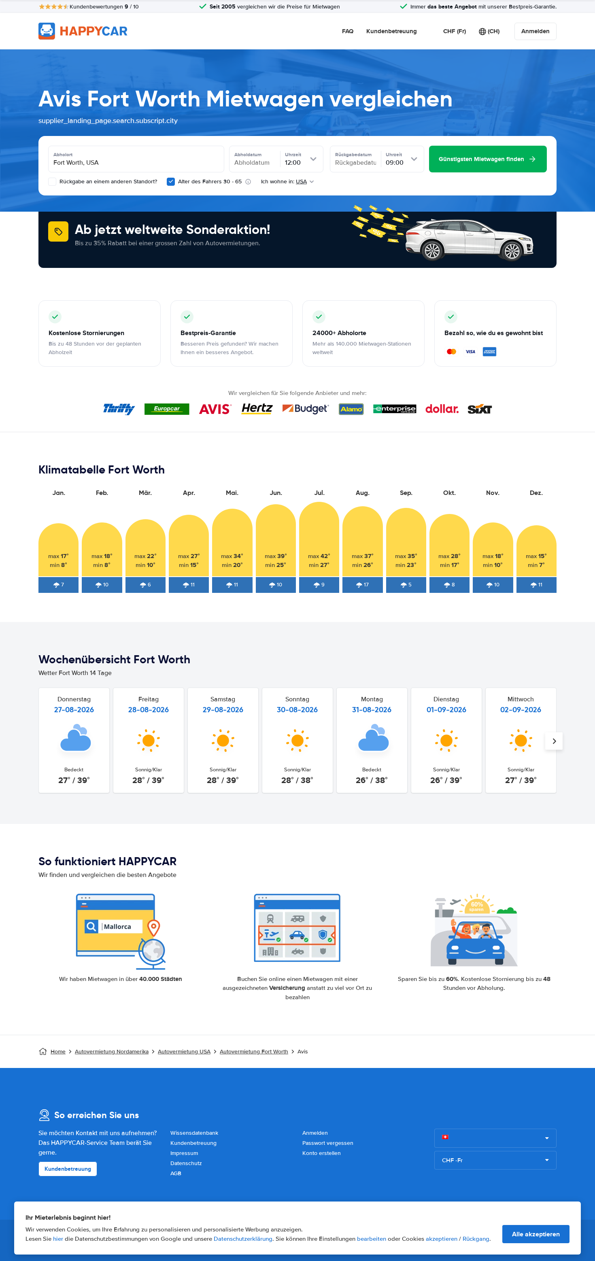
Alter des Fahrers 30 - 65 (210, 181)
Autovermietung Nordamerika (112, 1051)
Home (58, 1051)
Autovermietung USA (184, 1051)
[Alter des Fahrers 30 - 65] (171, 182)
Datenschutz (186, 1163)
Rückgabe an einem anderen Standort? (107, 181)
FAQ (347, 31)
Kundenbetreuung (391, 31)
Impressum (184, 1153)
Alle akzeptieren (536, 1234)
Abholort (62, 154)
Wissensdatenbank (194, 1132)
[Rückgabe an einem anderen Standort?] (52, 182)
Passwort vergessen (327, 1143)
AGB (175, 1173)
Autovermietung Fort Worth (254, 1051)
